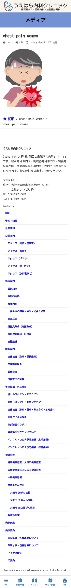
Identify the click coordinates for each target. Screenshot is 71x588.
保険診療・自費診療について (23, 545)
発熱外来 (10, 523)
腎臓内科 (12, 304)
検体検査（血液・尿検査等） (23, 356)
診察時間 (10, 228)
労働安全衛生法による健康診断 (24, 470)
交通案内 (10, 235)
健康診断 (10, 455)
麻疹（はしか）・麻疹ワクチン (24, 402)
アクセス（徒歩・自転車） (22, 243)
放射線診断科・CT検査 (19, 334)
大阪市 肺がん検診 (20, 492)
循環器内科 (14, 296)
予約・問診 (11, 220)
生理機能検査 (15, 364)
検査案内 (10, 349)
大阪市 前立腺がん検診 (22, 507)
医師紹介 (12, 288)
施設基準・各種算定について (23, 538)
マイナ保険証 (15, 553)
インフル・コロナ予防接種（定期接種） (29, 440)
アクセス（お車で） (18, 251)
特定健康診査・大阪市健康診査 (24, 462)
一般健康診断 (15, 477)
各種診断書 (14, 515)
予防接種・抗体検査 (16, 387)
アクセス (34, 585)
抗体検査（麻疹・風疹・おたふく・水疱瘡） (31, 409)
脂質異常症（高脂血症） (21, 326)
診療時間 (20, 585)
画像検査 (12, 372)
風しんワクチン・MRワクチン (23, 394)
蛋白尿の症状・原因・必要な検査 (28, 311)
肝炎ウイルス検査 (17, 417)
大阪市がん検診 (16, 485)
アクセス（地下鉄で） (19, 266)
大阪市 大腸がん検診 (21, 500)
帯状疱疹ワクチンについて (22, 432)
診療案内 (10, 281)
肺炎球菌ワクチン (17, 424)
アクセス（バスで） (18, 258)
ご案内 (11, 560)
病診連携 (12, 341)
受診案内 (10, 530)
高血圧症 (12, 319)
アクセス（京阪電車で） (21, 273)
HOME (7, 213)
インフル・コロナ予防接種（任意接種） (29, 447)
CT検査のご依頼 (16, 379)
